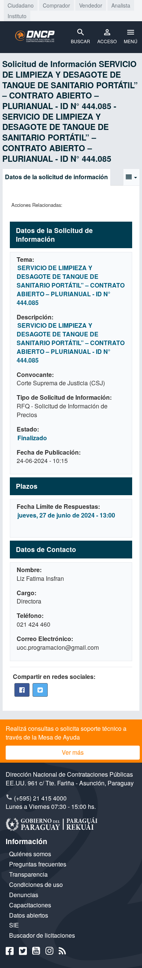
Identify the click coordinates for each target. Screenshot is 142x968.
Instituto (17, 16)
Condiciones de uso (36, 884)
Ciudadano (21, 5)
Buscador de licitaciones (42, 935)
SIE (14, 925)
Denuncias (23, 894)
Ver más (73, 752)
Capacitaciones (30, 905)
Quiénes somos (30, 853)
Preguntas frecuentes (37, 864)
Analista (120, 5)
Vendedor (90, 5)
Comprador (56, 5)
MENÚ (130, 41)
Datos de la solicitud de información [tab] (56, 176)
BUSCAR (80, 41)
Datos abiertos (28, 915)
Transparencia (28, 874)
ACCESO (107, 41)
